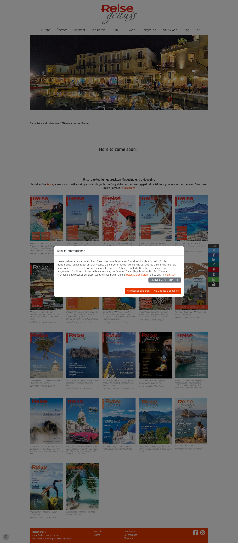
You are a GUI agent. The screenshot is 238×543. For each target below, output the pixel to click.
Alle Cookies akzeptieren (166, 291)
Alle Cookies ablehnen (138, 291)
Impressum (170, 275)
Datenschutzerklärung (137, 275)
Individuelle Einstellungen (161, 279)
